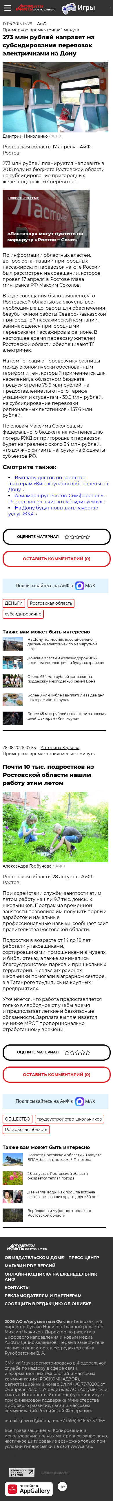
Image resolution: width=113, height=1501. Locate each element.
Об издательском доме (34, 1257)
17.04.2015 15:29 (17, 23)
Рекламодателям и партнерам (43, 1295)
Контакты (17, 1287)
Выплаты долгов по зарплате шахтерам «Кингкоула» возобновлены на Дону (58, 484)
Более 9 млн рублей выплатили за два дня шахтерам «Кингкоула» (66, 697)
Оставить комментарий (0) (56, 558)
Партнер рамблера (54, 1473)
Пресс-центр (83, 1257)
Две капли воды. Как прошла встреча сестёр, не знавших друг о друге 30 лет (63, 1194)
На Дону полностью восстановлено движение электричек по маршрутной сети (62, 644)
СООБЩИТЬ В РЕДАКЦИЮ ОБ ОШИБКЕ (48, 1303)
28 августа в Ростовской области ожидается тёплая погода (58, 1175)
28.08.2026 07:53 (19, 747)
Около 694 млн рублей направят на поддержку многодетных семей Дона (61, 678)
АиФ (56, 136)
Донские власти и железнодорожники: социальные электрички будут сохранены (66, 660)
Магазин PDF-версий (30, 1265)
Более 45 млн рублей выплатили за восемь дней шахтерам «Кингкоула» (67, 716)
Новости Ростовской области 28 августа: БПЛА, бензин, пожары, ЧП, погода (65, 1157)
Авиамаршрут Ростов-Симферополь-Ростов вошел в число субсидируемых (56, 498)
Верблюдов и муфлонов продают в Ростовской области (59, 1213)
